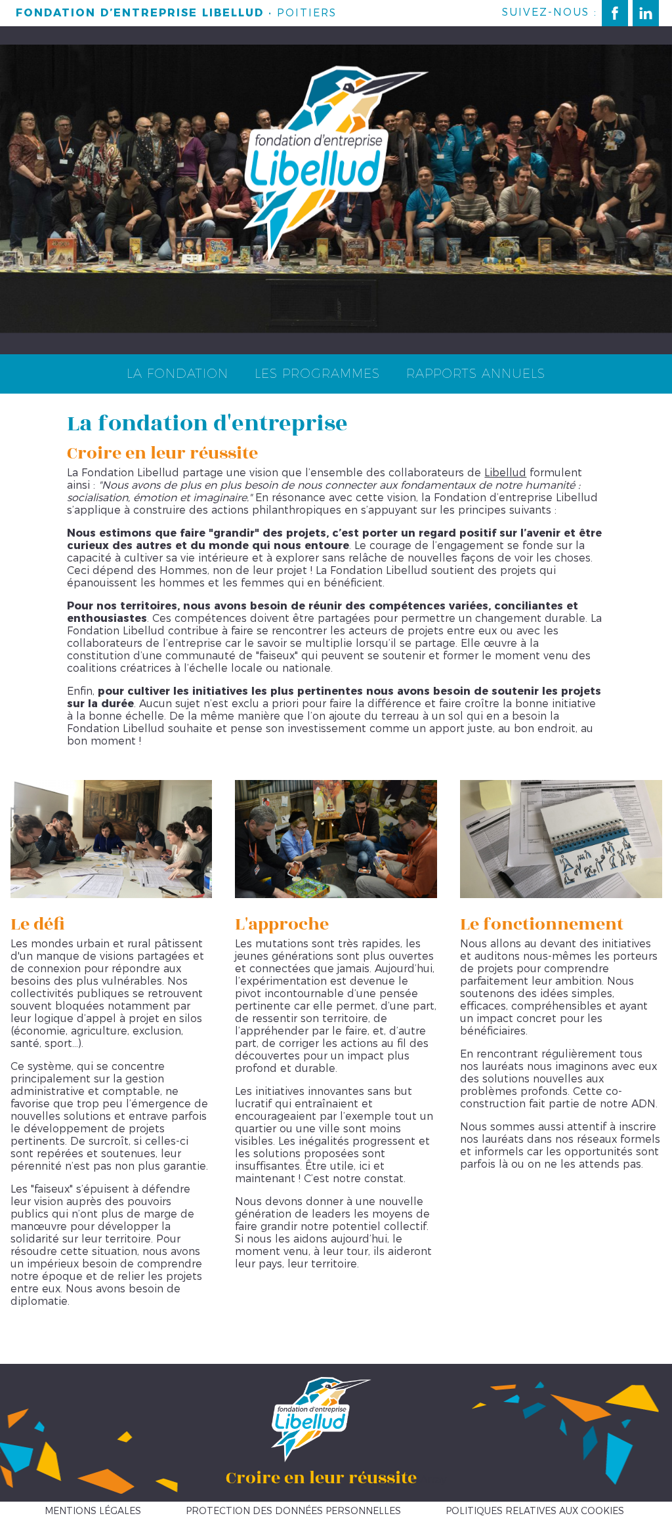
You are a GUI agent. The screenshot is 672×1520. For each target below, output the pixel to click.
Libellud (505, 472)
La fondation (177, 373)
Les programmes (317, 373)
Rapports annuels (475, 373)
